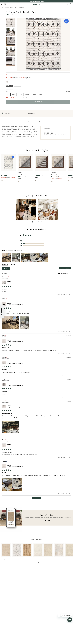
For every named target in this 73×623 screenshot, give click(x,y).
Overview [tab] (31, 122)
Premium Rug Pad (21, 174)
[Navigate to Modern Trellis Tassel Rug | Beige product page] (8, 162)
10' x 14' (40, 94)
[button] (9, 14)
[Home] (36, 4)
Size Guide (68, 91)
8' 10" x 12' (34, 94)
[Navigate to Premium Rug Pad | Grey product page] (25, 162)
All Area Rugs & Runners (9, 7)
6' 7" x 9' (27, 94)
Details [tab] (38, 122)
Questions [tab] (12, 265)
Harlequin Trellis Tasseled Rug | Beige (15, 282)
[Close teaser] (4, 304)
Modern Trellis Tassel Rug (5, 173)
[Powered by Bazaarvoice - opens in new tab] (37, 222)
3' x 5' (8, 94)
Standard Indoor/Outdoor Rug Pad (41, 173)
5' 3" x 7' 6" (20, 94)
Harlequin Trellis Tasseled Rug (19, 7)
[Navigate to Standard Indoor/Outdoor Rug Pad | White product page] (42, 162)
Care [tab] (43, 122)
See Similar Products (26, 97)
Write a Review (66, 268)
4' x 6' (13, 94)
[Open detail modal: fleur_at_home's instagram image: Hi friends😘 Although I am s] (48, 209)
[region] (25, 257)
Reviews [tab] (5, 265)
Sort (59, 273)
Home (2, 7)
